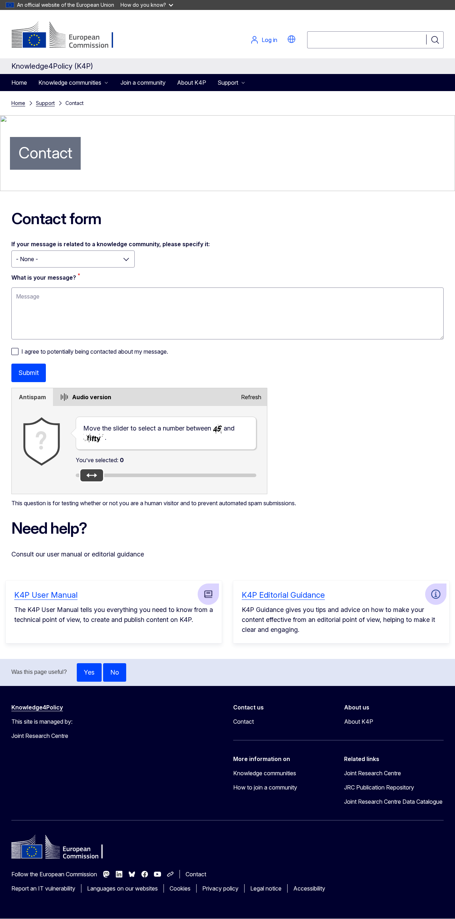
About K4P (191, 82)
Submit (28, 372)
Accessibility (309, 888)
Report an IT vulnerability (43, 888)
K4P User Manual (45, 595)
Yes (89, 672)
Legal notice (266, 888)
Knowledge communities (264, 773)
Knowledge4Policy (37, 707)
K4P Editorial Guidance (283, 595)
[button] (291, 39)
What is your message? (43, 277)
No (114, 672)
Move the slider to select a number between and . (159, 432)
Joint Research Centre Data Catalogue (393, 801)
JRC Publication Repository (379, 787)
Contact (243, 721)
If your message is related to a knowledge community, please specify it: (110, 244)
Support (45, 103)
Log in (269, 39)
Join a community (143, 82)
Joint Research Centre (372, 773)
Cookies (180, 888)
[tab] (32, 397)
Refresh (251, 397)
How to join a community (265, 787)
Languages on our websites (122, 888)
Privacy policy (220, 888)
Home (19, 82)
